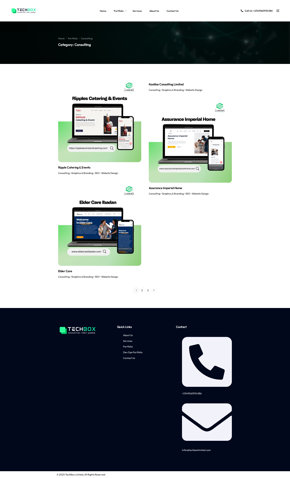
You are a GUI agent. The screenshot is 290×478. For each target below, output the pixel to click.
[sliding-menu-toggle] (277, 10)
